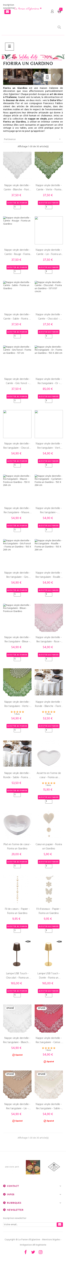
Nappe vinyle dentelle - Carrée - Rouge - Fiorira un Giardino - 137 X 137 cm (17, 252)
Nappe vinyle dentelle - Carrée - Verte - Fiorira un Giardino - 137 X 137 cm (49, 187)
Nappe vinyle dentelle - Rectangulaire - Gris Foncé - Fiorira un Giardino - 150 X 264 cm (17, 575)
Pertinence (32, 139)
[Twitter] (33, 1252)
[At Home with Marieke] (54, 1167)
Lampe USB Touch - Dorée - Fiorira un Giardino (48, 975)
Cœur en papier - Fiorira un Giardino (49, 846)
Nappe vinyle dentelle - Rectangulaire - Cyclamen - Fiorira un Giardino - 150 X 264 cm (48, 510)
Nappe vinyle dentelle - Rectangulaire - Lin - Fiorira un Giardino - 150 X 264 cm (17, 1106)
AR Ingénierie (39, 1245)
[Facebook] (25, 1252)
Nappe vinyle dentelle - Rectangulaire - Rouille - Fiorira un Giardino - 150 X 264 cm (49, 575)
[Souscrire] (7, 12)
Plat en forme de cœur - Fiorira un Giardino (17, 846)
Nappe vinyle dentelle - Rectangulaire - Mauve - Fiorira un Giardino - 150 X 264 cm (17, 510)
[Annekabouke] (33, 1167)
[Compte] (52, 11)
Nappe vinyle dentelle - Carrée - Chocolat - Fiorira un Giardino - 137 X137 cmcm (49, 316)
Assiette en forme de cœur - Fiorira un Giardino (49, 775)
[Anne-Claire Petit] (12, 1167)
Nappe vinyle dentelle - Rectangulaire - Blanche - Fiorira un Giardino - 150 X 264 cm (17, 1040)
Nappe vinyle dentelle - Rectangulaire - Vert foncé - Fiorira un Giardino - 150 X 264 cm (48, 446)
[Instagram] (40, 1252)
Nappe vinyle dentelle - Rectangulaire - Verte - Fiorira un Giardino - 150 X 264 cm (17, 704)
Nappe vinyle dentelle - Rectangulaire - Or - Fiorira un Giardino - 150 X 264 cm (49, 381)
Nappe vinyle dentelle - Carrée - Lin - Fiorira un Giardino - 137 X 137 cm (49, 252)
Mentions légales (51, 1240)
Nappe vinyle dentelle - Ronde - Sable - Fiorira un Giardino (17, 775)
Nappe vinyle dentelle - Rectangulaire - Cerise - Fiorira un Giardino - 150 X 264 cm (49, 1040)
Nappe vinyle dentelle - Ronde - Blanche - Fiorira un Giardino (48, 704)
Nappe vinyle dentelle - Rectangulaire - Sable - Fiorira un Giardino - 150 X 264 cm (49, 1106)
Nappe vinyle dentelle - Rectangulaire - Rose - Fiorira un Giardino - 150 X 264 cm (49, 639)
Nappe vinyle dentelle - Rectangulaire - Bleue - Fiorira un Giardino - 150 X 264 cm (17, 639)
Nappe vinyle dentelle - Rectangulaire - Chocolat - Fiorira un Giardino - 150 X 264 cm (17, 446)
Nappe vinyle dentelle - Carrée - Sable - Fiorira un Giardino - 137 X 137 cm (17, 316)
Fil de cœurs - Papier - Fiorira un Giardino (17, 911)
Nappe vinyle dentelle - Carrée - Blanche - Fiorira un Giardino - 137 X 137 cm (17, 187)
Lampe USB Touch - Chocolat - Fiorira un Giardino (17, 975)
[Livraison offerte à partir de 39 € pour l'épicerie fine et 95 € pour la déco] (33, 57)
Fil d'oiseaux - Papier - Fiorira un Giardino (48, 911)
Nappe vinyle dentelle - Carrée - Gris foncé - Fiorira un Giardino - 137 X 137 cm (17, 381)
